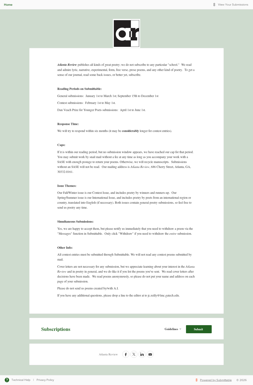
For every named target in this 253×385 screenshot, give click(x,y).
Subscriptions (55, 329)
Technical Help (20, 379)
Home (8, 4)
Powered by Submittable (216, 380)
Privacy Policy (45, 379)
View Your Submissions (233, 4)
